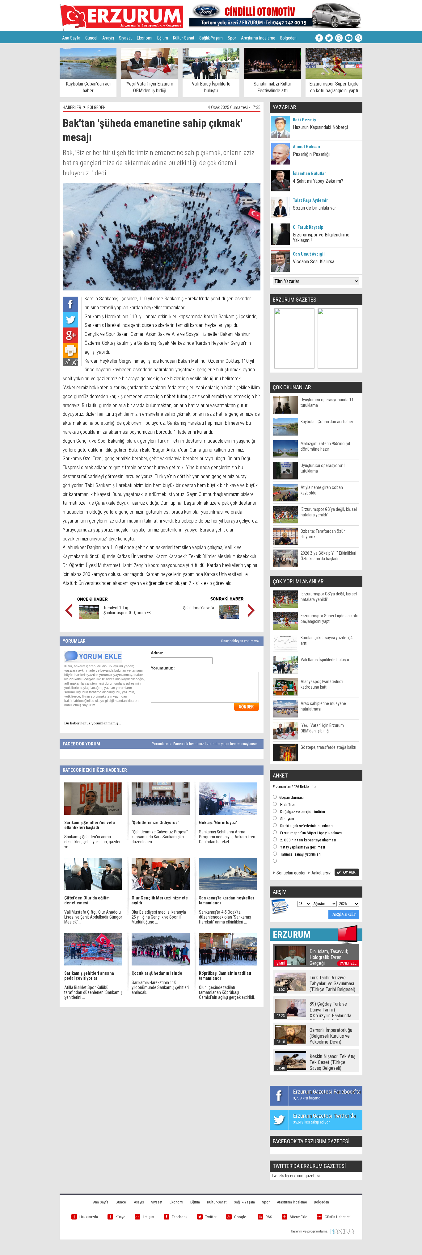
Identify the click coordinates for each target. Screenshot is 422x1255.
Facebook (180, 1217)
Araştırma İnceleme (258, 37)
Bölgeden (288, 37)
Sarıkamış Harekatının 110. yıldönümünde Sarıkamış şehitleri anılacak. (160, 987)
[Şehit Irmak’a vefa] (229, 617)
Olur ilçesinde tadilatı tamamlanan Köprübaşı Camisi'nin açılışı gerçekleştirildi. (227, 992)
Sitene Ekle (298, 1217)
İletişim (148, 1217)
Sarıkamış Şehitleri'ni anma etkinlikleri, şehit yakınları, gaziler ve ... (92, 841)
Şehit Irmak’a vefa (198, 607)
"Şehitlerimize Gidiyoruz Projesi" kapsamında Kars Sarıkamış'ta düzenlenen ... (160, 836)
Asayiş (108, 37)
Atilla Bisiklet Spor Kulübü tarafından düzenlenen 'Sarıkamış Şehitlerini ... (93, 992)
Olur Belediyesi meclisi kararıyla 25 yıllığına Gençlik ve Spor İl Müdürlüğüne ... (159, 917)
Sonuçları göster (291, 872)
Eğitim (162, 37)
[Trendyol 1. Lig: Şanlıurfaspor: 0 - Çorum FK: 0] (89, 617)
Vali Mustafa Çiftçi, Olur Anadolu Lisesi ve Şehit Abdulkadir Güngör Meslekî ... (93, 917)
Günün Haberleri (338, 1217)
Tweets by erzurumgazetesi (295, 1175)
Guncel (91, 37)
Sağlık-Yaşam (211, 37)
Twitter (211, 1217)
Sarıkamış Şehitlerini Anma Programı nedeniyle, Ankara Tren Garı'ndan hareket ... (227, 836)
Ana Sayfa (71, 37)
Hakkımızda (88, 1217)
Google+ (241, 1217)
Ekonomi (144, 37)
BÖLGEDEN (96, 107)
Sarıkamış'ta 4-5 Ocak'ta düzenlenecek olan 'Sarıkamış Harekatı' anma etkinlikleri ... (225, 917)
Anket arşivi (321, 872)
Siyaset (125, 37)
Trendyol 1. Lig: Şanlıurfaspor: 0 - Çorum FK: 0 (127, 612)
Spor (232, 37)
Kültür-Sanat (183, 37)
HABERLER (72, 107)
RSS (269, 1217)
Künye (120, 1217)
